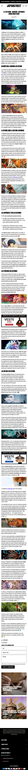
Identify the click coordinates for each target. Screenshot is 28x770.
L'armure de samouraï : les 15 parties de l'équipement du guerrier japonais (14, 712)
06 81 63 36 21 (23, 1)
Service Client (4, 744)
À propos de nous (5, 749)
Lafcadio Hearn (10, 488)
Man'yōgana (15, 177)
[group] (14, 1)
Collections (4, 740)
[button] (23, 6)
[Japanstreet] (14, 6)
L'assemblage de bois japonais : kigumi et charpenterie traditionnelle (12, 688)
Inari (2, 74)
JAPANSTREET (15, 766)
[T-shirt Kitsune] (14, 326)
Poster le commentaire (8, 667)
